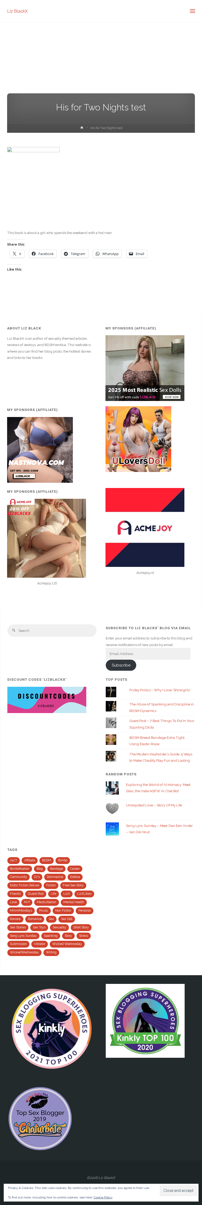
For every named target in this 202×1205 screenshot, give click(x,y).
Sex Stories (18, 927)
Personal (84, 910)
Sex (51, 919)
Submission (18, 944)
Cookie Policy (103, 1197)
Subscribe (121, 665)
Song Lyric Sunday (23, 936)
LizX (66, 894)
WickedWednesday (24, 952)
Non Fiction (63, 910)
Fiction (51, 885)
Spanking (51, 936)
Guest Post (36, 894)
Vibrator (39, 944)
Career (75, 869)
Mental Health (73, 902)
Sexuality (59, 927)
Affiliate (29, 860)
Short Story (81, 927)
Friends (15, 894)
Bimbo (62, 860)
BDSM (46, 860)
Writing (51, 952)
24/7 (13, 860)
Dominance (55, 877)
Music (43, 910)
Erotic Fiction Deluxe (24, 885)
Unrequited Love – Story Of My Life (154, 805)
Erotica (75, 877)
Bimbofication (19, 869)
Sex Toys (39, 927)
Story (68, 936)
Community (18, 877)
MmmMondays (21, 910)
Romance (35, 919)
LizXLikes (84, 894)
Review (15, 919)
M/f (27, 902)
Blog (40, 869)
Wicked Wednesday (67, 944)
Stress (83, 936)
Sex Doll (66, 919)
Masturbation (46, 902)
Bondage (56, 869)
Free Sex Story (73, 885)
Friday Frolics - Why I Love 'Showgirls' (159, 690)
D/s (37, 877)
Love (13, 902)
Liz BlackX (17, 10)
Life (53, 894)
